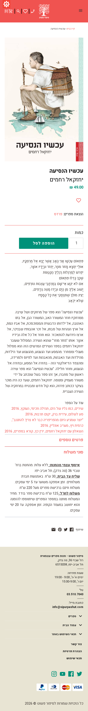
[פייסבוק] (71, 529)
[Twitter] (79, 674)
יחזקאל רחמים (66, 180)
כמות (79, 233)
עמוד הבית (69, 625)
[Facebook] (71, 674)
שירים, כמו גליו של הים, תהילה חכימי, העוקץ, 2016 (47, 408)
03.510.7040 (75, 594)
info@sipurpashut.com (67, 607)
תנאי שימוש (74, 658)
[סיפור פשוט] (44, 11)
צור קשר (76, 644)
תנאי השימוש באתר (64, 634)
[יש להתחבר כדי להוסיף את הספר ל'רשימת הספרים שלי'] (25, 11)
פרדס (58, 214)
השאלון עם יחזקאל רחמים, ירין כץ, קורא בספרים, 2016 (44, 431)
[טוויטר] (66, 529)
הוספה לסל (44, 243)
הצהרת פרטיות (72, 651)
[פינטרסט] (60, 529)
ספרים (72, 616)
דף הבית (71, 28)
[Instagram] (54, 674)
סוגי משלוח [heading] (73, 452)
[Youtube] (62, 674)
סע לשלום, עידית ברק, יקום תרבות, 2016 (54, 414)
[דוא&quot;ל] (53, 529)
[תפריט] (80, 11)
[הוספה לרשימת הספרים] (78, 199)
